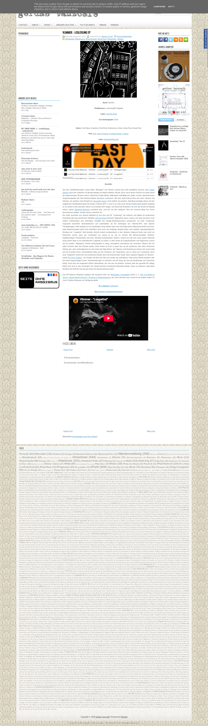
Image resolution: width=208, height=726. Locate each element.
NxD (118, 610)
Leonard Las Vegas (91, 588)
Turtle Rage (113, 687)
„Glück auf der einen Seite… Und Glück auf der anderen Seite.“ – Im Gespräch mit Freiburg (37, 214)
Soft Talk (173, 645)
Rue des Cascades (137, 634)
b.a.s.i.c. (123, 704)
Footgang (119, 542)
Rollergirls (47, 634)
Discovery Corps (80, 525)
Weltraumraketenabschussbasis (54, 696)
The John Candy (111, 665)
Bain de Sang (106, 490)
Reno (97, 630)
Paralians (175, 617)
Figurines (144, 540)
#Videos (73, 470)
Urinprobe (73, 689)
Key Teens (60, 580)
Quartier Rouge (169, 626)
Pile (22, 202)
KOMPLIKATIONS (138, 575)
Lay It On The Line (121, 586)
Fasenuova (174, 538)
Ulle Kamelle (155, 687)
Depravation (169, 518)
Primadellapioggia (36, 626)
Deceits (77, 518)
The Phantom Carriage (26, 669)
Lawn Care (109, 586)
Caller (21, 501)
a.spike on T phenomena (109, 704)
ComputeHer (143, 510)
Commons (133, 510)
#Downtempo (102, 457)
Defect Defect (115, 518)
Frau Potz (80, 545)
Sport (161, 650)
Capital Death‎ (148, 501)
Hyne (178, 562)
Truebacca (28, 687)
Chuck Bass (40, 507)
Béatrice (161, 499)
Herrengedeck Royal (122, 560)
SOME (67, 637)
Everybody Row (131, 536)
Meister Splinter (40, 599)
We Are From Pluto (38, 694)
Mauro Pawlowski (68, 597)
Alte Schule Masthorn (180, 479)
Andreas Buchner (158, 481)
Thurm (47, 678)
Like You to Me (66, 591)
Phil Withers (123, 621)
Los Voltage (54, 593)
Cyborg (78, 514)
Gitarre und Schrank (25, 551)
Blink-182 (110, 494)
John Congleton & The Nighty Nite (128, 573)
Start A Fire (70, 652)
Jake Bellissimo (108, 571)
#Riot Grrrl (120, 467)
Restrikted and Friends (142, 630)
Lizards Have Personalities (149, 591)
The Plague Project (61, 669)
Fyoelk (64, 547)
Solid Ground (55, 647)
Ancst (75, 481)
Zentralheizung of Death (161, 702)
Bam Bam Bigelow (120, 490)
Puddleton (109, 626)
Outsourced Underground (128, 615)
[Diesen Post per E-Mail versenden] (63, 343)
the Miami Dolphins (111, 707)
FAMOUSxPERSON (43, 538)
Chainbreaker (131, 503)
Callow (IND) (64, 501)
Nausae (75, 606)
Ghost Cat (146, 549)
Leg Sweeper (25, 588)
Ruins (161, 634)
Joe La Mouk (100, 573)
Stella (88, 652)
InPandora (71, 569)
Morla (161, 602)
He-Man (186, 558)
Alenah (153, 477)
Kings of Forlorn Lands (156, 580)
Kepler (53, 580)
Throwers (39, 678)
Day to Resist (98, 516)
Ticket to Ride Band (58, 678)
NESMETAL (144, 604)
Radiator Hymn (27, 200)
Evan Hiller (104, 536)
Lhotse (148, 588)
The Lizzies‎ (168, 665)
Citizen (67, 507)
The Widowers (75, 674)
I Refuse (183, 564)
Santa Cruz (161, 637)
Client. (134, 507)
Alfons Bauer (38, 479)
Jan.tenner (166, 571)
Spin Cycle (121, 650)
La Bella (104, 584)
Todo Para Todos (101, 680)
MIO (133, 593)
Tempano (184, 656)
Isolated (23, 571)
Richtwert (74, 632)
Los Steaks (43, 593)
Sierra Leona (129, 643)
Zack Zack (88, 702)
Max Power (80, 597)
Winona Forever (98, 698)
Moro (167, 602)
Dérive (43, 529)
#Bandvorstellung (129, 453)
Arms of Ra (63, 486)
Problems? (57, 626)
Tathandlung (138, 656)
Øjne (20, 709)
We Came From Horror (54, 694)
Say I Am (33, 639)
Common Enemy (122, 510)
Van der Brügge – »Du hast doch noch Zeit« (38, 161)
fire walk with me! (170, 704)
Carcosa (184, 501)
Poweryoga (166, 623)
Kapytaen (25, 577)
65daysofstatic (127, 472)
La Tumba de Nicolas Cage (160, 584)
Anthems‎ (97, 483)
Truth (57, 687)
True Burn (180, 685)
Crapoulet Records (128, 512)
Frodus (129, 545)
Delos (137, 518)
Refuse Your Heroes (54, 630)
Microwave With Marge (125, 599)
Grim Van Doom (135, 553)
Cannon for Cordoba (112, 501)
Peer (156, 619)
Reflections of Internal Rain (28, 630)
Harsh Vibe (103, 558)
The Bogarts (180, 659)
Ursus (80, 689)
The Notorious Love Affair (89, 667)
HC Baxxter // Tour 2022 (30, 181)
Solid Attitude (43, 647)
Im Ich (174, 567)
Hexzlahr (152, 560)
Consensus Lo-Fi (172, 510)
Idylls (168, 567)
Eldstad (166, 532)
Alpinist (147, 479)
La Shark (145, 584)
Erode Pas (47, 536)
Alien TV (58, 479)
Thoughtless (121, 676)
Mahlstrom (34, 595)
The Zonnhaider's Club (109, 674)
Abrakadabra (174, 475)
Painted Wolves (67, 617)
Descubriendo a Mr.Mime (118, 520)
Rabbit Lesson (52, 628)
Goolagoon (35, 553)
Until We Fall (48, 689)
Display (112, 525)
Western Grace (80, 696)
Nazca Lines (84, 606)
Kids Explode (102, 580)
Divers (158, 525)
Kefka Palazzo (119, 577)
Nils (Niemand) (68, 608)
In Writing (32, 569)
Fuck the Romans (25, 547)
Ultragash (165, 687)
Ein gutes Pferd (84, 532)
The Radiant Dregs (76, 669)
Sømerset (184, 654)
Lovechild (105, 593)
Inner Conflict (117, 569)
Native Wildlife (65, 606)
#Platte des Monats (131, 464)
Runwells (30, 637)
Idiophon (150, 567)
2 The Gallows (40, 472)
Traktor (161, 683)
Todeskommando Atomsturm (74, 680)
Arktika (55, 486)
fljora (180, 704)
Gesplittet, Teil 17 (177, 141)
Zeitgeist (132, 702)
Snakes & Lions (90, 645)
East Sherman (109, 529)
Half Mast (173, 556)
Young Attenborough (154, 700)
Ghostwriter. (166, 549)
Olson (119, 613)
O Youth (135, 610)
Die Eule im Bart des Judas (42, 523)
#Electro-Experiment (134, 457)
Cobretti (159, 507)
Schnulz (76, 639)
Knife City (43, 582)
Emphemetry (115, 534)
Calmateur (73, 501)
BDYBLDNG (30, 490)
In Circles (182, 567)
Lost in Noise (95, 593)
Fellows (69, 540)
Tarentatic (128, 656)
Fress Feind (111, 545)
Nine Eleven (91, 608)
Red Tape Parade (169, 628)
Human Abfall (133, 562)
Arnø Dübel (80, 486)
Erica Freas (31, 536)
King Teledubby (141, 580)
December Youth (87, 518)
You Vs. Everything (129, 700)
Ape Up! (156, 483)
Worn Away (28, 700)
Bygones (144, 499)
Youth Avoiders (52, 702)
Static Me (81, 652)
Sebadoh (162, 639)
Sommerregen (97, 647)
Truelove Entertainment (44, 687)
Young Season (182, 700)
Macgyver (158, 593)
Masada (21, 597)
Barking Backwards (142, 490)
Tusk (121, 687)
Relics (80, 630)
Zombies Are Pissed (55, 704)
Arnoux (71, 486)
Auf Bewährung (88, 488)
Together (112, 680)
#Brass (152, 454)
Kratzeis (186, 582)
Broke (175, 496)
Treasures (68, 685)
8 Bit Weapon (153, 472)
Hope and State (87, 562)
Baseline (161, 490)
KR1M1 (149, 575)
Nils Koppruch (79, 608)
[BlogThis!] (66, 343)
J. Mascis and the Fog (55, 571)
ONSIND (160, 610)
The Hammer (145, 663)
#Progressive (63, 467)
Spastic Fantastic (69, 650)
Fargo (166, 538)
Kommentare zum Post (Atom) (84, 436)
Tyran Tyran (129, 687)
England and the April (162, 534)
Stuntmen (22, 654)
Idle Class (160, 567)
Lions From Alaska (132, 591)
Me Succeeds (109, 597)
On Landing (128, 613)
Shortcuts (97, 643)
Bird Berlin (162, 492)
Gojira (145, 551)
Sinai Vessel (141, 643)
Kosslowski (154, 582)
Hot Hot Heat (100, 562)
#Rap (110, 467)
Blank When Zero (81, 494)
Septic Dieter (68, 641)
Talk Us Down (97, 656)
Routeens (113, 634)
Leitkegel (64, 588)
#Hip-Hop (108, 461)
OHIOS (152, 610)
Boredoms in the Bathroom (45, 496)
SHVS (51, 637)
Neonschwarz (120, 606)
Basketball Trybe (172, 490)
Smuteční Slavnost (76, 645)
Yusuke (72, 702)
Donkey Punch (182, 525)
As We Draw (113, 486)
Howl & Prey (111, 562)
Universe (24, 689)
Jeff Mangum (23, 573)
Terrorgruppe (52, 659)
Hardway (58, 558)
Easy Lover (120, 529)
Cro (160, 512)
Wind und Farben (72, 698)
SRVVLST (74, 637)
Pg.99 (115, 621)
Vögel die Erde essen (120, 691)
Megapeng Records (25, 599)
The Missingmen (60, 667)
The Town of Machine (51, 674)
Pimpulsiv (180, 621)
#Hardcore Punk (89, 461)
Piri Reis (29, 623)
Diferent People (147, 523)
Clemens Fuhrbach (110, 507)
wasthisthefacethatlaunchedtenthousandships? (136, 707)
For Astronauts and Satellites (135, 542)
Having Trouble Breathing (173, 558)
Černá (35, 709)
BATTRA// (182, 488)
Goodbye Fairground (180, 551)
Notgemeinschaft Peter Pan (43, 610)
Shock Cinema (76, 643)
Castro (67, 503)
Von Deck (78, 691)
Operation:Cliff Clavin (26, 615)
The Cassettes (88, 661)
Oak (166, 610)
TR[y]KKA (29, 656)
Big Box (125, 492)
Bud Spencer (91, 499)
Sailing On (125, 637)
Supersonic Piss (136, 654)
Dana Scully (145, 514)
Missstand (93, 602)
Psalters (78, 626)
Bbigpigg (184, 490)
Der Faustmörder (181, 518)
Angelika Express (33, 483)
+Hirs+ (146, 470)
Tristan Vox (141, 685)
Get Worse (137, 549)
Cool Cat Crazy (52, 512)
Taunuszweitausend (151, 656)
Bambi (131, 490)
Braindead (110, 496)
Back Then (52, 490)
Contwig (32, 512)
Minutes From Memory (44, 602)
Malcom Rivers (46, 595)
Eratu (185, 534)
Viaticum (22, 691)
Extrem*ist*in (30, 538)
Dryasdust (114, 527)
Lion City (77, 591)
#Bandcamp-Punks (105, 454)
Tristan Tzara (130, 685)
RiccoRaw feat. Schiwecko (60, 632)
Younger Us (23, 702)
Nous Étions (73, 610)
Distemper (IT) (129, 525)
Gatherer (161, 547)
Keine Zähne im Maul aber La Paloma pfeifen (141, 577)
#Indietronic (173, 461)
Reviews (48, 24)
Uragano (64, 689)
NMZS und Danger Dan (158, 604)
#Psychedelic (80, 467)
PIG (177, 615)
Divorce (164, 525)
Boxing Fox (90, 496)
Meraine (82, 599)
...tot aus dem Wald (168, 470)
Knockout (61, 582)
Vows (103, 691)
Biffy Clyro (117, 492)
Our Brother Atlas (57, 615)
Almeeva (139, 479)
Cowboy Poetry (115, 512)
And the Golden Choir (96, 481)
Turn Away (93, 687)
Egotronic (63, 532)
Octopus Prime (26, 613)
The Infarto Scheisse (51, 665)
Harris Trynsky (81, 558)
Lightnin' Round (158, 588)
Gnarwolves (124, 551)
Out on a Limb (102, 615)
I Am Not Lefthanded (44, 564)
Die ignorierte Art (112, 523)
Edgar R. (34, 532)
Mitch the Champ (104, 602)
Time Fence (154, 678)
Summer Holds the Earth (110, 654)
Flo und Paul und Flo (65, 542)
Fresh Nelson (100, 545)
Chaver (29, 505)
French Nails (90, 545)
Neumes (156, 606)
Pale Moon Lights (97, 617)
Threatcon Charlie (152, 676)
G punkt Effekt (73, 547)
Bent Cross (83, 492)
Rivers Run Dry (142, 632)
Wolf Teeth (170, 698)
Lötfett (128, 593)
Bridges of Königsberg (133, 496)
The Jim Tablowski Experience (93, 665)
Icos (137, 567)
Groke (156, 553)
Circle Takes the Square (55, 507)
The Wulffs (87, 674)
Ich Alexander (129, 567)
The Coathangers (123, 661)
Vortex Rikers (94, 691)
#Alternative (40, 454)
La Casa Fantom (114, 584)
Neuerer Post (68, 349)
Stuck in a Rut (182, 652)
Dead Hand (109, 516)
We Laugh (102, 694)
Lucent (113, 593)
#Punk (94, 466)
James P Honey (120, 571)
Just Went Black (102, 575)
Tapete (120, 656)
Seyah (95, 641)
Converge (41, 512)
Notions (56, 610)
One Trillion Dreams (180, 613)
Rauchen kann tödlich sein (133, 628)
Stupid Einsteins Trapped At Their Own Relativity (44, 654)
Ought (47, 615)
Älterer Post (151, 349)
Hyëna (21, 564)
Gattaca (181, 547)
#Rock (132, 467)
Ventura (165, 689)
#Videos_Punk (86, 470)
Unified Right (185, 687)
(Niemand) (138, 470)
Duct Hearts (124, 527)
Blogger (124, 717)
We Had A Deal (90, 694)
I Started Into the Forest (63, 567)
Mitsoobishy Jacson (119, 602)
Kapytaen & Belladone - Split (32, 248)
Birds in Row (172, 492)
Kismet (182, 580)
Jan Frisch (144, 571)
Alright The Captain (158, 479)
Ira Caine (127, 569)
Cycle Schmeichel (89, 514)
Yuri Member (64, 702)
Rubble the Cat (123, 634)
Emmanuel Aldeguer (100, 534)
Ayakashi (152, 488)
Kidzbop (112, 580)
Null (113, 610)
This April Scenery (32, 676)
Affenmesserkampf (37, 477)
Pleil (77, 623)
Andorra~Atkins (145, 481)
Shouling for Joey (108, 643)
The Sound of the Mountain (58, 672)
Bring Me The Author (150, 496)
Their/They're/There (148, 674)
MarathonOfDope (142, 595)
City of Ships (89, 507)
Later (91, 586)
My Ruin (106, 604)
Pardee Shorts (34, 619)
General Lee (60, 549)
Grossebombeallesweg (181, 553)
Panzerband (134, 617)
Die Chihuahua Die (177, 520)
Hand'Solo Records (25, 558)
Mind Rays (183, 599)
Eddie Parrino (23, 532)
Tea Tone (164, 656)
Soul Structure (169, 647)
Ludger (120, 593)
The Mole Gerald (73, 667)
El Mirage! (158, 532)
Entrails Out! (176, 534)
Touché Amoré (104, 683)
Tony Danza (29, 683)
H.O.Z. (101, 556)
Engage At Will (147, 534)
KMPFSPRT (126, 575)
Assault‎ (23, 488)
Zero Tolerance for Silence (28, 704)
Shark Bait (159, 641)
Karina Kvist (42, 577)
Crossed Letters (28, 116)
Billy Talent (153, 492)
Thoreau (112, 676)
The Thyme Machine (182, 672)
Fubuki (157, 545)
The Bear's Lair (124, 659)
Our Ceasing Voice (71, 615)
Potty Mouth (149, 623)
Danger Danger (157, 514)
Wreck (45, 700)
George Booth (83, 549)
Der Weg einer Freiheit (41, 520)
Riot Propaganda (97, 632)
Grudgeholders (26, 556)
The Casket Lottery (75, 661)
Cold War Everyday (36, 510)
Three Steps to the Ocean (169, 676)
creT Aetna (133, 704)
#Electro (116, 457)
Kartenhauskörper (55, 577)
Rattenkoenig (117, 628)
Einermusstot (96, 532)
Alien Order (49, 479)
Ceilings (97, 503)
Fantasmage (144, 538)
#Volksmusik (111, 470)
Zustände (87, 704)
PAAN (145, 615)
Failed (98, 538)
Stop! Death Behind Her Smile (119, 652)
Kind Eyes (129, 580)
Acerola (184, 475)
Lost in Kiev (84, 593)
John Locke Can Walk (150, 573)
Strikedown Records (167, 652)
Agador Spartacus (64, 477)
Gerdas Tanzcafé (103, 717)
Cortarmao (78, 512)
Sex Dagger (86, 641)
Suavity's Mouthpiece (69, 654)
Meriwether (91, 599)
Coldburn (48, 510)
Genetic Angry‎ (71, 549)
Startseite (23, 25)
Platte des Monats (87, 25)
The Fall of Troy (180, 661)
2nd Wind (72, 472)
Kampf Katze (172, 575)
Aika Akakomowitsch (100, 477)
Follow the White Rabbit (95, 542)
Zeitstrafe (140, 702)
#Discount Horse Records (52, 457)
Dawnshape (87, 516)
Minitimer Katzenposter (26, 602)
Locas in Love (166, 591)
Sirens (149, 643)
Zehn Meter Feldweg (111, 702)
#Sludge (34, 470)
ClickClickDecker (124, 507)
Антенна (42, 709)
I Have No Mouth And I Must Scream (99, 564)
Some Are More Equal (82, 647)
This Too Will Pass (101, 676)
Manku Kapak (79, 595)
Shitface (66, 643)
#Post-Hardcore (165, 464)
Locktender (177, 591)
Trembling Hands (79, 685)
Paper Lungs (145, 617)
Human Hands (145, 562)
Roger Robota (37, 634)
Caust (83, 503)
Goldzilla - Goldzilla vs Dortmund (178, 173)
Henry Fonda (68, 560)
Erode (39, 536)
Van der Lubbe (143, 689)
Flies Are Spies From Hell (47, 542)
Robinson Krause (164, 632)
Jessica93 (33, 573)
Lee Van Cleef (184, 586)
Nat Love (55, 606)
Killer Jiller (120, 580)
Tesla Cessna (63, 659)
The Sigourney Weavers (171, 669)
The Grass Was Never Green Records (125, 663)
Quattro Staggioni (25, 628)
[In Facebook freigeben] (71, 343)
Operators (39, 615)
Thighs (21, 676)
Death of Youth (34, 518)
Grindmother (147, 553)
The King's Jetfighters (127, 665)
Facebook (107, 139)
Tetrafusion (74, 659)
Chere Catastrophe (75, 505)
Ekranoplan (122, 532)
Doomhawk (37, 527)
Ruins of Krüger (170, 634)
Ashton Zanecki (173, 486)
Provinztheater (68, 626)
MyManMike (116, 604)
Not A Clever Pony (25, 610)
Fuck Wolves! (166, 545)
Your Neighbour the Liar (37, 702)
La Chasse (126, 584)
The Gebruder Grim (65, 663)
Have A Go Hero (157, 558)
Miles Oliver (173, 599)
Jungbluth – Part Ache (29, 238)
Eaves (129, 529)
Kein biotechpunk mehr (30, 150)
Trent (101, 685)
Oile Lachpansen (51, 613)
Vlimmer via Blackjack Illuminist (108, 292)
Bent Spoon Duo (95, 492)
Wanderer (171, 691)
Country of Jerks (101, 512)
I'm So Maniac (117, 567)
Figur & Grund (133, 540)
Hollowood (38, 562)
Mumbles (52, 604)
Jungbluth (78, 575)
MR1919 (140, 593)
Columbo (84, 510)
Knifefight (52, 582)
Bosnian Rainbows (63, 496)
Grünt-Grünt (37, 556)
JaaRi (74, 571)
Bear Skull (48, 492)
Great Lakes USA (113, 553)
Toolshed (39, 683)
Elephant (175, 532)
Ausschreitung (101, 488)
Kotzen (170, 582)
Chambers (141, 503)
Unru (39, 689)
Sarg (168, 637)
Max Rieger (90, 597)
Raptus (107, 628)
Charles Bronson (165, 503)
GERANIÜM (96, 547)
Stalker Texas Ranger (42, 652)
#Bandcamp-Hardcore (85, 454)
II (113, 204)
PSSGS (184, 615)
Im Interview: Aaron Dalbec (31, 171)
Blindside (102, 494)
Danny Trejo (23, 516)
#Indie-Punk (159, 461)
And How (83, 481)
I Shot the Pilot (48, 567)
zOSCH (173, 707)
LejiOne (72, 588)
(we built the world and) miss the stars (38, 189)
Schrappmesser (86, 639)
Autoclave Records (125, 488)
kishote (39, 707)
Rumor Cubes (182, 634)
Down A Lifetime (63, 527)
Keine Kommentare (124, 36)
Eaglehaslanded (80, 529)
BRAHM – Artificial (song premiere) (34, 192)
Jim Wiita (61, 573)
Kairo (155, 575)
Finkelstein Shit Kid (173, 540)
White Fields (179, 696)
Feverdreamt (98, 540)
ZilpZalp (42, 704)
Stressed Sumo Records (150, 652)
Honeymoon (69, 562)
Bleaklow (93, 494)
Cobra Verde (150, 507)
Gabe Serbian (113, 547)
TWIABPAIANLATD (41, 656)
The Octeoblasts (105, 667)
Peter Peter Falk (83, 621)
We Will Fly (132, 694)
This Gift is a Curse (60, 676)
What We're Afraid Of (140, 696)
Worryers (37, 700)
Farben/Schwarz (156, 538)
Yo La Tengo (109, 700)
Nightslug (48, 608)
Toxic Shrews (123, 683)
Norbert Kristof (182, 608)
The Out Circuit (138, 667)
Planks (71, 623)
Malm (69, 595)
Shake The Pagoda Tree (146, 641)
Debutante (60, 518)
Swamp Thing (162, 654)
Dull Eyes (153, 527)
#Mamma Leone (36, 464)
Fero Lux (88, 540)
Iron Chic (150, 569)
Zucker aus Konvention (73, 704)
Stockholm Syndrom (99, 652)
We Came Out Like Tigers (72, 694)
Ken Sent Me (184, 577)
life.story (52, 707)
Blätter (156, 494)
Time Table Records (166, 678)
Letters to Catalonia (137, 588)
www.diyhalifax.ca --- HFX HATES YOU (38, 225)
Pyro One (158, 626)
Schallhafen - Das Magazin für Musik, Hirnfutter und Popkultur (37, 257)
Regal (74, 630)
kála (45, 707)
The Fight (35, 663)
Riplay (107, 632)
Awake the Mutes (140, 488)
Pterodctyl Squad (97, 626)
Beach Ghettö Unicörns (34, 492)
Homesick (59, 562)
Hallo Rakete (182, 556)
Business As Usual (104, 499)
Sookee (135, 647)
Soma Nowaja (67, 647)
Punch (129, 626)
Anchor (68, 481)
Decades (69, 518)
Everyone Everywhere (146, 536)
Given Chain (39, 551)
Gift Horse (176, 549)
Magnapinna (23, 595)
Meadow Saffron (148, 597)
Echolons (150, 529)
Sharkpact (169, 641)
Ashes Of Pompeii (146, 486)
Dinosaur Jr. (181, 523)
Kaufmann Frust (90, 577)
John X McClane (176, 573)
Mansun (115, 595)
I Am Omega (58, 564)
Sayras (41, 639)
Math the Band (40, 597)
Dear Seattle (154, 516)
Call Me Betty (182, 499)
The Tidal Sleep (26, 674)
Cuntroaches (38, 514)
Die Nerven (57, 523)
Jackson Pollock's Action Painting (89, 571)
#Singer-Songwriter (179, 467)
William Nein (38, 698)
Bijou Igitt (142, 492)
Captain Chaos (161, 501)
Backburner (63, 490)
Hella (46, 560)
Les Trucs (117, 588)
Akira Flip (113, 477)
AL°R (125, 475)
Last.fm (116, 139)
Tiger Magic (81, 678)
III (132, 207)
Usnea (110, 689)
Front (150, 545)
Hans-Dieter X (48, 558)
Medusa (184, 597)
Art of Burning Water (100, 486)
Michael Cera (110, 599)
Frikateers (121, 545)
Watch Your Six (182, 691)
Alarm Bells (122, 477)
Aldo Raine (143, 477)
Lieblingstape (27, 210)
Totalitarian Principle (90, 683)
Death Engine (173, 516)
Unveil (57, 689)
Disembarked (92, 525)
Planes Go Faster (61, 623)
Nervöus (148, 606)
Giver (47, 551)
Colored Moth (73, 510)
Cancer (90, 501)
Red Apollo (157, 628)
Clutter (141, 507)
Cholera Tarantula (143, 505)
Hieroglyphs (23, 562)
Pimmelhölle (171, 621)
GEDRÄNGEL (85, 547)
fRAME (158, 704)
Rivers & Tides (130, 632)
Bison (181, 492)
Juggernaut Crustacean (64, 575)
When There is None (166, 696)
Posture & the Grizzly (136, 623)
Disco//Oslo (37, 525)
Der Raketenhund (25, 520)
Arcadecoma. (46, 486)
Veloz (158, 689)
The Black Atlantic (137, 659)
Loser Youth (64, 593)
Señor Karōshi (104, 641)
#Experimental (91, 39)
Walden (139, 691)
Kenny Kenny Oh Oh (28, 580)
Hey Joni (160, 560)
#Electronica (80, 39)
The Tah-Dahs (133, 672)
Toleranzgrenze (123, 680)
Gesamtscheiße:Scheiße (123, 549)
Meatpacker (175, 597)
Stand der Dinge (57, 652)
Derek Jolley (94, 520)
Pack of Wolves (24, 617)
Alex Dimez (176, 477)
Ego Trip (54, 532)
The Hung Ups (36, 665)
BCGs (21, 490)
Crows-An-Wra (177, 512)
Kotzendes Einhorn (29, 158)
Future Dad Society (52, 547)
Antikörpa (126, 483)
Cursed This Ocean (51, 514)
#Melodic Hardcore (52, 464)
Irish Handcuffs (139, 569)
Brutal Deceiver (59, 499)
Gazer (44, 549)
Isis (188, 569)
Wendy (70, 696)
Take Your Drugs (85, 656)
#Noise (112, 464)
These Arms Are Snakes (165, 674)
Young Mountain (168, 700)
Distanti (119, 525)
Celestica (113, 503)
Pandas (124, 617)
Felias (62, 540)
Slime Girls (22, 645)
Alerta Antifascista (164, 477)
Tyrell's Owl (139, 687)
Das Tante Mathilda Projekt (58, 516)
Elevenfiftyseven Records (33, 534)
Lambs (58, 586)
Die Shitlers (75, 523)
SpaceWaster (46, 650)
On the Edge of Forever (143, 613)
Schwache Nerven (108, 639)
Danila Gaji (183, 514)
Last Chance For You (80, 586)
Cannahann (99, 501)
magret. (60, 707)
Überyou (27, 709)
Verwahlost (183, 689)
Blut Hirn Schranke (145, 494)
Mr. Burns (36, 604)
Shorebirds (87, 643)
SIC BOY (59, 637)
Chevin (86, 505)
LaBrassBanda (176, 584)
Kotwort (162, 582)
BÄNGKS (153, 499)
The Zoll (96, 674)
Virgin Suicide (60, 691)
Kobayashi (70, 582)
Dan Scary (135, 514)
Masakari (30, 597)
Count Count (89, 512)
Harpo (72, 558)
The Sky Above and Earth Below (35, 672)
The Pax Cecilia (169, 667)
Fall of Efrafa (120, 538)
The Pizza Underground (44, 669)
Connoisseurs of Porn (157, 510)
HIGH (118, 556)
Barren (153, 490)
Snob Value (134, 645)
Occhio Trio (185, 610)
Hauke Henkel (123, 558)
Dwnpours (172, 527)
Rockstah (27, 634)
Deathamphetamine (47, 518)
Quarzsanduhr (182, 626)
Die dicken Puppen (98, 523)
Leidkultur (55, 588)
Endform (137, 534)
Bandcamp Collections (66, 24)
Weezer (174, 694)
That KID (83, 659)
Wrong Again (53, 700)
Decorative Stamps (102, 518)
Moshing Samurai (24, 604)
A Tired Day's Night (61, 475)
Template (22, 659)
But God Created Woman (121, 499)
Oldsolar (111, 613)
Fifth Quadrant (121, 540)
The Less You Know (143, 665)
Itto (30, 571)
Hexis (144, 560)
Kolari (103, 582)
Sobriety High (144, 645)
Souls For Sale (182, 647)
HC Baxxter (109, 556)
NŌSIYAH (126, 610)
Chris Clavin (155, 505)
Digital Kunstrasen (161, 523)
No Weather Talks (159, 608)
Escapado (76, 536)
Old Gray (95, 613)
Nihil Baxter (57, 608)
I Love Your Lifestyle (162, 564)
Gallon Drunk (151, 547)
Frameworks (31, 545)
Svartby (146, 654)
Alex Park (28, 479)
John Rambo (164, 573)
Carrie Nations (32, 503)
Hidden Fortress (181, 560)
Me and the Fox (135, 597)
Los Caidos (33, 593)
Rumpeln (22, 637)
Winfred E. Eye (85, 698)
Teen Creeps (174, 656)
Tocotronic (38, 680)
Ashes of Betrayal (160, 486)
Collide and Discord (60, 510)
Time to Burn (180, 678)
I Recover (174, 564)
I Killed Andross (131, 564)
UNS (146, 687)
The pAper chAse (125, 674)
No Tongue (147, 608)
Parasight (22, 619)
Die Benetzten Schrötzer (160, 520)
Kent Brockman (43, 580)
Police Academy (97, 623)
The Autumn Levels (110, 659)
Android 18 (170, 481)
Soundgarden (23, 650)
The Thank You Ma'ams (149, 672)
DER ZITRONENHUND (30, 179)
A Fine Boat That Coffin (29, 475)
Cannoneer (125, 501)
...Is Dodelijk (155, 470)
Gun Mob (53, 556)
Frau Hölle (70, 545)
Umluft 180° (174, 687)
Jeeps (174, 571)
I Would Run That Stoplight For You (86, 567)
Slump (56, 645)
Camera (82, 501)
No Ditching (109, 608)
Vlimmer (120, 39)
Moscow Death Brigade (179, 602)
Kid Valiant (79, 580)
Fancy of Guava (132, 538)
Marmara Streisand (157, 595)
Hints (31, 562)
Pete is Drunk (48, 621)
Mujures (44, 604)
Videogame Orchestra (46, 691)
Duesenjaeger (143, 527)
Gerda (93, 549)
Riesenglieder (84, 632)
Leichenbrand (44, 588)
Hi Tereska (169, 560)
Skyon (165, 643)
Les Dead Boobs (105, 588)
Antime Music (135, 483)
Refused (66, 630)
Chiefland (105, 505)
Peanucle (140, 619)
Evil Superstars (161, 536)
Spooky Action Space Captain (147, 650)
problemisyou (70, 707)
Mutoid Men (97, 604)
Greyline (124, 553)
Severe (77, 641)
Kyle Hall (69, 584)
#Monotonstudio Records (84, 464)
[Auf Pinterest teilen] (74, 343)
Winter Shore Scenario (113, 698)
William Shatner (50, 698)
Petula (93, 621)
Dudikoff (133, 527)
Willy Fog (61, 698)
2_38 (64, 472)
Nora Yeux (171, 608)
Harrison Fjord (92, 558)
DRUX (127, 514)
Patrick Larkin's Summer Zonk (84, 619)
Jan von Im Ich (155, 571)
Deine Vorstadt (127, 518)
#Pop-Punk (147, 464)
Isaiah (182, 569)
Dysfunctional (25, 529)
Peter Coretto (60, 621)
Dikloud (172, 523)
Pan (118, 617)
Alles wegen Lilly (111, 479)
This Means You (87, 676)
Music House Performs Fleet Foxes (69, 604)
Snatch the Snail (111, 645)
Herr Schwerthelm (107, 560)
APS (131, 475)
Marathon (131, 595)
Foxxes (184, 542)
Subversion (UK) (84, 654)
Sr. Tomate (168, 650)
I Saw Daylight (35, 567)
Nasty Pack (46, 606)
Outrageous (113, 615)
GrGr (50, 553)
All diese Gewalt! (86, 479)
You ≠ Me (141, 700)
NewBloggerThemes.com (130, 723)
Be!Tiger (22, 492)
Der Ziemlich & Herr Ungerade (61, 520)
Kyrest (77, 584)
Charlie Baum (177, 503)
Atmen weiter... (54, 488)
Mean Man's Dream (162, 597)
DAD (99, 514)
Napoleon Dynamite (33, 606)
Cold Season (23, 510)
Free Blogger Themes (112, 723)
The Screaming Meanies (143, 669)
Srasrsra (177, 650)
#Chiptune (161, 454)
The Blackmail (150, 659)
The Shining (157, 669)
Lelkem (79, 588)
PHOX (172, 615)
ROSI (42, 628)
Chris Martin (177, 505)
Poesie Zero (86, 623)
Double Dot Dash (49, 527)
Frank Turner (41, 545)
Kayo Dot (101, 577)
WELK (132, 691)
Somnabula (108, 647)
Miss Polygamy (68, 602)
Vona (85, 691)
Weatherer (166, 694)
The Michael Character (44, 667)
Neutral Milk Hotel (167, 606)
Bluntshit (133, 494)
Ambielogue (49, 481)
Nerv (134, 606)
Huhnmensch (122, 562)
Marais (123, 595)
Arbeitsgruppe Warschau (170, 483)
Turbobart (84, 687)
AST (137, 475)
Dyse (187, 527)
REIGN (36, 628)
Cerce (122, 503)
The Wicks (64, 674)
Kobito (78, 582)
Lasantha (100, 723)
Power (158, 623)
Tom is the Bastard (158, 680)
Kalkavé (162, 575)
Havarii (146, 558)
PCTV (165, 615)
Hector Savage (26, 560)
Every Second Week (117, 536)
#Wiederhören (126, 470)
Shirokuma (57, 643)
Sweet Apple (174, 654)
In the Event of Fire (43, 569)
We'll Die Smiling (145, 694)
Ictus (143, 567)
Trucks (172, 685)
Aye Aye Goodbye (163, 488)
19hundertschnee (27, 472)
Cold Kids (182, 507)
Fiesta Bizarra (109, 540)
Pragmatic (175, 623)
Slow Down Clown (46, 645)
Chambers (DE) (152, 503)
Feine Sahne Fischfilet (50, 540)
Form (167, 542)
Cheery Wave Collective (58, 505)
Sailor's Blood (135, 637)
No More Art (137, 608)
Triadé (108, 685)
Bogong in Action (181, 494)
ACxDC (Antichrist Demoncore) (110, 475)
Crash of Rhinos (142, 512)
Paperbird (155, 617)
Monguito (144, 602)
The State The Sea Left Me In (104, 672)
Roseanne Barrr (79, 634)
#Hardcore (65, 460)
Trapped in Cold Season (34, 685)
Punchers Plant (139, 626)
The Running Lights (108, 669)
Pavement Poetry (128, 619)
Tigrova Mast (101, 678)
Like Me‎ (32, 591)
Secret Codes (172, 639)
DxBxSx (180, 527)
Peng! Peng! (164, 619)
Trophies (150, 685)
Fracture (21, 545)
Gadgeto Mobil (125, 547)
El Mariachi (148, 532)
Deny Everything (157, 518)
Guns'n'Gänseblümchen (66, 556)
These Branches (181, 674)
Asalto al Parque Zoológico (128, 486)
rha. (78, 707)
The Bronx (62, 661)
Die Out (65, 523)
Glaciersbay (55, 551)
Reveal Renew (24, 632)
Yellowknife (99, 700)
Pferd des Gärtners (104, 621)
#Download (69, 39)
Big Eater (134, 492)
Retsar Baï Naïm (181, 630)
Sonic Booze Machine (122, 647)
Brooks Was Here (33, 499)
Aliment (66, 479)
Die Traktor (86, 523)
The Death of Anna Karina (163, 661)
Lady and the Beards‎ (28, 586)
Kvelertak (54, 584)
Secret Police (44, 641)
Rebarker (148, 628)
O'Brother (144, 610)
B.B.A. (174, 488)
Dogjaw (172, 525)
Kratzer (23, 584)
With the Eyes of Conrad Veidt (145, 698)
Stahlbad (29, 652)
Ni (41, 608)
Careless (22, 503)
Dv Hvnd (162, 527)
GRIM (104, 547)
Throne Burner (29, 678)
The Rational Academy (92, 669)
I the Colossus (105, 567)
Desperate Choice (135, 520)
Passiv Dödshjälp (66, 619)
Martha (184, 595)
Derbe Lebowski (80, 520)
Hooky (78, 562)
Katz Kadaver (78, 577)
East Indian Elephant (95, 529)
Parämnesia (45, 619)
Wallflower (148, 691)
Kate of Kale (67, 577)
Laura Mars (99, 586)
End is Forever (127, 534)
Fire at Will (32, 542)
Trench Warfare (92, 685)
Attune (64, 488)
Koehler (96, 582)
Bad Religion (85, 490)
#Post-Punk (102, 39)
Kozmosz (178, 582)
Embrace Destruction (60, 534)
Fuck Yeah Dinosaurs (180, 545)
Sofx (180, 645)
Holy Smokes (49, 562)
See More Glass (56, 641)
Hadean (155, 556)
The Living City (157, 665)
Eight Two (73, 532)
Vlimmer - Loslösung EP (77, 32)
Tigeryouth (90, 678)
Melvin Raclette (53, 599)
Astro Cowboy (42, 488)
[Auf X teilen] (69, 343)
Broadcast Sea (165, 496)
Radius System (76, 628)
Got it (171, 7)
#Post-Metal (184, 464)
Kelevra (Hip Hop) (172, 577)
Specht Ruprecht (83, 650)
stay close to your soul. (31, 169)
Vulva (109, 691)
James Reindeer (133, 571)
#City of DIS (172, 454)
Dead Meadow (132, 516)
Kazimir (109, 577)
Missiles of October (81, 602)
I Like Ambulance (145, 564)
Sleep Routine (182, 643)
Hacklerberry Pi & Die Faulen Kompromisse (136, 556)
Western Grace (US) (94, 696)
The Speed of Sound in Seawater (81, 672)
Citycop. (98, 507)
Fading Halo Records (87, 538)
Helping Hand (55, 560)
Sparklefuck (57, 650)
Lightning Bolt (170, 588)
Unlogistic (33, 689)
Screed (154, 639)
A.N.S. (89, 475)
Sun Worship (125, 654)
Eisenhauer (106, 532)
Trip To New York (118, 685)
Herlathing (95, 560)
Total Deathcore (76, 683)
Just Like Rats (89, 575)
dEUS (142, 704)
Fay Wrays (36, 540)
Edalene (173, 529)
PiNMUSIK (102, 25)
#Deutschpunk (29, 457)
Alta (169, 479)
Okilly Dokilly (63, 613)
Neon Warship (109, 606)
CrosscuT (167, 512)
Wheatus (153, 696)
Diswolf (151, 525)
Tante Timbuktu (110, 656)
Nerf (129, 606)
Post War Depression (119, 623)
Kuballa (38, 584)
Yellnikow (88, 700)
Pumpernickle (120, 626)
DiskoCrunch (103, 525)
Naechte (179, 604)
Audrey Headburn (75, 488)
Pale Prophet (109, 617)
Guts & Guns (81, 556)
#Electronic (151, 457)
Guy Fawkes (92, 556)
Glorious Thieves (97, 551)
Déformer (36, 529)
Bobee (163, 494)
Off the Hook (38, 613)
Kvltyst (62, 584)
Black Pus (34, 494)
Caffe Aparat (171, 499)
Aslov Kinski (185, 486)
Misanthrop (57, 602)
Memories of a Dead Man (68, 599)
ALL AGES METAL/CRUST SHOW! (34, 227)
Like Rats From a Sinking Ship (48, 591)
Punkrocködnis (28, 235)
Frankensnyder (53, 545)
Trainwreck (153, 683)
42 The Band (91, 472)
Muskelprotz (87, 604)
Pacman (34, 617)
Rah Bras (93, 628)
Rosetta (89, 634)
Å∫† (185, 707)
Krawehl (31, 584)
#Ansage (68, 454)
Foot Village (110, 542)
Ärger (180, 707)
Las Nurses (66, 586)
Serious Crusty (107, 36)
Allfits (132, 479)
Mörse (136, 604)
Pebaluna (148, 619)
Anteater (88, 483)
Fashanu (184, 538)
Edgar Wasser (43, 532)
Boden (170, 494)
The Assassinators (95, 659)
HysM (185, 562)
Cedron (90, 503)
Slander (172, 643)
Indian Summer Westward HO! (87, 569)
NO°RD (171, 604)
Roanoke (153, 632)
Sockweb (155, 645)
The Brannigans (51, 661)
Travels (59, 685)
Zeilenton (123, 702)
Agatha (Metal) (86, 477)
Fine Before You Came (156, 540)
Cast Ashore (58, 503)
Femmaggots (78, 540)
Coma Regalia (93, 510)
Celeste (105, 503)
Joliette (41, 575)
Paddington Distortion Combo (49, 617)
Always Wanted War (27, 481)
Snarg (100, 645)
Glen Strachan (84, 551)
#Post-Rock (45, 467)
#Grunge (42, 461)
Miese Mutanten (140, 599)
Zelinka (148, 702)
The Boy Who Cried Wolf (35, 661)
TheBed (136, 674)
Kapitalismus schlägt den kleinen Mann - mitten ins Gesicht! (179, 128)
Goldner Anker (166, 551)
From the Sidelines (140, 545)
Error (68, 536)
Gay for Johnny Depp (32, 549)
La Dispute (136, 584)
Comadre (104, 510)
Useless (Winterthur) (99, 689)
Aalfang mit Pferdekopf (149, 475)
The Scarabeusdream (125, 669)
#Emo (180, 457)
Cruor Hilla (28, 514)
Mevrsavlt (101, 599)
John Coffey (111, 573)
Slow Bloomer (33, 645)
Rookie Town (57, 634)
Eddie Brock (183, 529)
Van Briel (124, 689)
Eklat (114, 532)
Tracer (132, 683)
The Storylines (121, 672)
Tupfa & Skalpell (73, 687)
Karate (34, 577)
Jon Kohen (50, 575)
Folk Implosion (79, 542)
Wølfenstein (65, 700)
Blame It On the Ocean (65, 494)
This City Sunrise (45, 676)
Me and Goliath (122, 597)
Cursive (63, 514)
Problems (48, 626)
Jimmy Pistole (82, 573)
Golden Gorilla (154, 551)
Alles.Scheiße (123, 479)
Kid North (70, 580)
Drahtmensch (89, 527)
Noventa (82, 610)
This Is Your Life (74, 676)
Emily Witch (73, 534)
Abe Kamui (163, 475)
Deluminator (145, 518)
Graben (57, 553)
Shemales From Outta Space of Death (38, 643)
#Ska (26, 470)
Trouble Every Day (161, 685)
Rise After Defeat (117, 632)
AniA (43, 483)
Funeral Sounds (38, 547)
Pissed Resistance (47, 623)
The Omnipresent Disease (122, 667)
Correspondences (65, 512)
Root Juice (67, 634)
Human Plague (169, 562)
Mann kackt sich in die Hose (99, 595)
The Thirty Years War (166, 672)
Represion (104, 630)
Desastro (104, 520)
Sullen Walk (95, 654)
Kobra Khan (87, 582)
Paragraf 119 (165, 617)
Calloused (43, 501)
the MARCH (99, 707)
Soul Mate (157, 647)
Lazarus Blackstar (136, 586)
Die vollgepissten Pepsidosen (130, 523)
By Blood (136, 499)
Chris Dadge (166, 505)
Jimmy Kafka (71, 573)
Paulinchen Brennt (114, 619)
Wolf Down (161, 698)
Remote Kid (89, 630)
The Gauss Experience (48, 663)
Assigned (32, 488)
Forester (150, 542)
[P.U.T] (95, 704)
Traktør (169, 683)
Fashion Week (24, 540)
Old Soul (103, 613)
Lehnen (35, 588)
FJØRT (54, 538)
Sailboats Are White (113, 637)
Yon (118, 700)
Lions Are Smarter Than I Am (99, 591)
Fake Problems (108, 538)
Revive (33, 632)
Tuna (63, 687)
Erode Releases (58, 536)
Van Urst (132, 689)
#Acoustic (24, 454)
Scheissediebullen (52, 639)
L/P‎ (98, 584)
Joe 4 (91, 573)
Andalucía (134, 481)
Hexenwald (136, 560)
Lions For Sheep (117, 591)
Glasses (74, 551)
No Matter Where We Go (123, 608)
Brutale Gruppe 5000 (75, 499)
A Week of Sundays (77, 475)
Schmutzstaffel (66, 639)
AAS (95, 475)
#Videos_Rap (99, 470)
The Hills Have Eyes (177, 663)
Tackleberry (53, 656)
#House (119, 461)
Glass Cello (65, 551)
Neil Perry (99, 606)
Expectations (173, 536)
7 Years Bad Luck (141, 472)
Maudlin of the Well (54, 597)
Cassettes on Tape (45, 503)
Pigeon (161, 621)
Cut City (71, 514)
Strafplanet (135, 652)
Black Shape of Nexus (47, 494)
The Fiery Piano (24, 663)
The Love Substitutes (182, 665)
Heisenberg (38, 560)
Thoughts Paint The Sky (136, 676)
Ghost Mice (156, 549)
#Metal (67, 464)
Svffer (154, 654)
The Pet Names (182, 667)
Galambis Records (139, 547)
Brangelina (119, 496)
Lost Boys (74, 593)
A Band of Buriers (166, 472)
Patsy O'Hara (101, 619)
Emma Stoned (84, 534)
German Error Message (104, 549)
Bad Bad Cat (73, 490)
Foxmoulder (175, 542)
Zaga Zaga (98, 702)
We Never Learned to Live (117, 694)
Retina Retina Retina (166, 630)
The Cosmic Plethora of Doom (142, 661)
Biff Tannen (107, 492)
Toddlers (60, 680)
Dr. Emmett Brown (77, 527)
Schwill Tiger (121, 639)
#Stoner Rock (59, 470)
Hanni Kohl (37, 558)
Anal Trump (60, 481)
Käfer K (84, 584)
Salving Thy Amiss (149, 637)
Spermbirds (97, 650)
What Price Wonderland (123, 696)
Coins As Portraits (170, 507)
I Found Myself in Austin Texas (75, 564)
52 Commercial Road (105, 472)
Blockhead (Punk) (122, 494)
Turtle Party (103, 687)
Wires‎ (124, 698)
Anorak (50, 483)
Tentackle (42, 659)
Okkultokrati (85, 613)
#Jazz (24, 464)
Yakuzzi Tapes (77, 700)
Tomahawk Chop (172, 680)
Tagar (62, 656)
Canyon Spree (137, 501)
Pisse (36, 623)
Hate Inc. (113, 558)
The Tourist (38, 674)
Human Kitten (157, 562)
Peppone (174, 619)
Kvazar (46, 584)
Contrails (24, 512)
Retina (154, 630)
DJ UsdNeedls (117, 514)
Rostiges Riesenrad (100, 634)
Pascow (55, 619)
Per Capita (183, 619)
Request (129, 630)
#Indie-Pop (143, 461)
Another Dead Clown (62, 483)
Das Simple (42, 516)
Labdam (186, 584)
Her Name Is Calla (83, 560)
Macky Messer (168, 593)
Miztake (130, 602)
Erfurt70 (21, 536)
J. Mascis (42, 571)
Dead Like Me (120, 516)
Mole (137, 602)
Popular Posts (166, 120)
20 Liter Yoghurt (53, 472)
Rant (100, 628)
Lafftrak (40, 586)
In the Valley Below (59, 569)
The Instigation (65, 665)
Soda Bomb (164, 645)
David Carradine (75, 516)
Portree (107, 623)
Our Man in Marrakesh (87, 615)
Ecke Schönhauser (162, 529)
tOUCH (84, 707)
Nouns (64, 610)
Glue (116, 551)
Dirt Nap (28, 525)
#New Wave (100, 464)
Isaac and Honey (172, 569)
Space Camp (35, 650)
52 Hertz (117, 472)
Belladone (74, 492)
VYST (117, 689)
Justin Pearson (115, 575)
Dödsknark (51, 529)
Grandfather (89, 553)
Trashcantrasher (49, 685)
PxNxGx (149, 626)
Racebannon (64, 628)
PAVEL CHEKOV (155, 615)
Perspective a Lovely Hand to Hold (30, 621)
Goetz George (135, 551)
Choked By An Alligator (126, 505)
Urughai (87, 689)
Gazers (51, 549)
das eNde (150, 704)
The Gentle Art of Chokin (102, 663)
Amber (40, 481)
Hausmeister (136, 558)
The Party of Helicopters (153, 667)
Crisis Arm (153, 512)
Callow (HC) (53, 501)
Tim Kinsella (143, 678)
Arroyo (89, 486)
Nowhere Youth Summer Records (98, 610)
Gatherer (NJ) (171, 547)
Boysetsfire (100, 496)
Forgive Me (159, 542)
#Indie (129, 461)
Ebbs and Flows (139, 529)
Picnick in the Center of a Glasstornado (143, 621)
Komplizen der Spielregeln (129, 582)
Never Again (180, 606)
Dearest (163, 516)
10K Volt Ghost (184, 470)
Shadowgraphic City (118, 641)
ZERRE (80, 702)
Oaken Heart (175, 610)
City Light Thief (77, 507)
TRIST (21, 656)
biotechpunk (26, 148)
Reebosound (182, 628)
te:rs (90, 707)
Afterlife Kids (50, 477)
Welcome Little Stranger (33, 696)
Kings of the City (171, 580)
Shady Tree (131, 641)
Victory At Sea (31, 691)
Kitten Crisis (33, 582)
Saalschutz (84, 637)
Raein (85, 628)
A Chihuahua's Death (182, 472)
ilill (186, 704)
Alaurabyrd (132, 477)
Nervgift (140, 606)
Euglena (95, 536)
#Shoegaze (111, 39)
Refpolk (42, 630)
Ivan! (35, 571)
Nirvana (99, 608)
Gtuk (45, 556)
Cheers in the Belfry (41, 505)
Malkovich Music (58, 595)
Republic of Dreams (117, 630)
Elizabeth (47, 534)
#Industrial (185, 461)
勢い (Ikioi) (51, 709)
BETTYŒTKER (41, 490)
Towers (114, 683)
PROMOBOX (115, 25)
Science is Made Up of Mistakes (138, 639)
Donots (21, 527)
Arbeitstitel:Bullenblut (32, 486)
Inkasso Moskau (105, 569)
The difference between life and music (38, 246)
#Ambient (56, 454)
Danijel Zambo (170, 514)
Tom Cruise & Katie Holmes (140, 680)
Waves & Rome (24, 694)
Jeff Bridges (183, 571)
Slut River (64, 645)
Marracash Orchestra (173, 595)
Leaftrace (160, 586)
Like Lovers (23, 591)
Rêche (45, 637)
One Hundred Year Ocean (162, 613)
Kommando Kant (113, 582)
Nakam (186, 604)
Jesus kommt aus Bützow (47, 573)
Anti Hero (106, 483)
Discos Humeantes (66, 525)
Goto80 (44, 553)
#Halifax (52, 461)
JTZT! (67, 571)
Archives (180, 120)
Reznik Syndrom (43, 632)
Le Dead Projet (150, 586)
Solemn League (30, 647)
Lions (85, 591)
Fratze (63, 545)
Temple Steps (32, 659)
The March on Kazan (28, 667)
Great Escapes (100, 553)
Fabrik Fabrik (73, 538)
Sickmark (120, 643)
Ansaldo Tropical (76, 483)
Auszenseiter (112, 488)
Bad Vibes (95, 490)
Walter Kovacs (159, 691)
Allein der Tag (98, 479)
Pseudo (86, 626)
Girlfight (184, 549)
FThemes (80, 723)
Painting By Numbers (82, 617)
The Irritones (77, 665)
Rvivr (38, 637)
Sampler (36, 24)
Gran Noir (66, 553)
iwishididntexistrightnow (26, 707)
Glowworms (108, 551)
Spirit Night (130, 650)
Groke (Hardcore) (165, 553)
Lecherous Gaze (171, 586)
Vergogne (174, 689)
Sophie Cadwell (146, 647)
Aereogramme (23, 477)
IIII (139, 207)
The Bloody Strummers (165, 659)
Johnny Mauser (32, 575)
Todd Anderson (49, 680)
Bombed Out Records (26, 496)
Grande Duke (77, 553)
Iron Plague (160, 569)
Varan (152, 689)
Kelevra (161, 577)
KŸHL (92, 584)
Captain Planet (174, 501)
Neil (92, 606)
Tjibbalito (29, 680)
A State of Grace (46, 475)
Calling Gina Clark (31, 501)
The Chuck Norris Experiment (105, 661)
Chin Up (114, 505)
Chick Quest (96, 505)
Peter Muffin (71, 621)
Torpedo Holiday (63, 683)
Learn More (159, 7)
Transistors (177, 683)
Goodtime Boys (24, 553)
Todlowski (89, 680)
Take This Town (72, 656)
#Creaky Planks (184, 454)
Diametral (146, 520)
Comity (112, 510)
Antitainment (147, 483)
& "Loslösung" (108, 286)
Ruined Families (151, 634)
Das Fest (33, 516)
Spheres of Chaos (109, 650)
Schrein (96, 639)
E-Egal (60, 529)
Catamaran (75, 503)
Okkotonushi (74, 613)
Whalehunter (108, 696)
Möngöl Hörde (126, 604)
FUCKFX (63, 538)
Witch (131, 698)
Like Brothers (182, 588)
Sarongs (175, 637)
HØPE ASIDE (30, 564)
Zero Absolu (183, 702)
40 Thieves (81, 472)
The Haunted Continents (160, 663)
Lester (125, 588)
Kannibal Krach (184, 575)
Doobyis (29, 527)
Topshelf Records (50, 683)
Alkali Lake (74, 479)
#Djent (66, 457)
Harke (66, 558)
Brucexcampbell (46, 499)
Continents (185, 510)
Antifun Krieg (115, 483)
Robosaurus (176, 632)
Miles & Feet (163, 599)
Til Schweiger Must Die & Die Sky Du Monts (122, 678)
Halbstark (164, 556)
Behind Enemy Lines (61, 492)
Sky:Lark (157, 643)
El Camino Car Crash (135, 532)
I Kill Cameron (119, 564)
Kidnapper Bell (90, 580)
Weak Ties (156, 694)
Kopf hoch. (144, 582)
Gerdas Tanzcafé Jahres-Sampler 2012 (179, 157)
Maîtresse (100, 597)
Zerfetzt (173, 702)
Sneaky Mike (123, 645)
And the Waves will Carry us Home (117, 481)
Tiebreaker (71, 678)
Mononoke (153, 602)
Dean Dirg (143, 516)
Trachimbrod (142, 683)
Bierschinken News (29, 103)
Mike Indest (152, 599)
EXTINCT (68, 529)
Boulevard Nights (77, 496)
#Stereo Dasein (46, 470)
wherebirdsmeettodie (161, 707)
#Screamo (146, 467)
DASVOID (107, 514)
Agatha (76, 477)
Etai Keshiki (86, 536)
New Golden (34, 608)
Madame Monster (181, 593)
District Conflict (141, 525)
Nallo (22, 606)
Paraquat (184, 617)
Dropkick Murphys (102, 527)
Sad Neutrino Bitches (97, 637)
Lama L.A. (50, 586)
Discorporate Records (51, 525)
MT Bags (149, 593)
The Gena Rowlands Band (83, 663)
